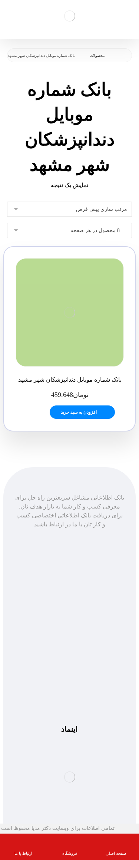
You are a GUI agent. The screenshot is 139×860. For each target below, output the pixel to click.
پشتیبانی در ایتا (69, 693)
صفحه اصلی (69, 588)
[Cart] (13, 15)
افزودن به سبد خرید (79, 412)
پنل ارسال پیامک (70, 606)
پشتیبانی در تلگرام (69, 675)
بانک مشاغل (69, 597)
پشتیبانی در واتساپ (69, 684)
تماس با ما (69, 615)
